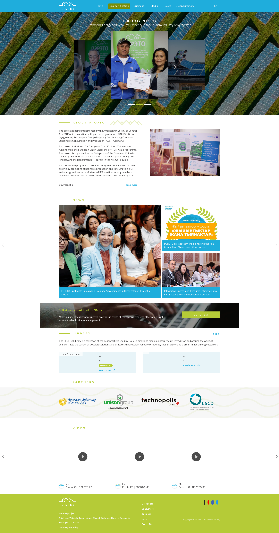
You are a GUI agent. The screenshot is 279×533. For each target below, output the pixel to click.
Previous (2, 243)
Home (99, 6)
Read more (131, 185)
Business (139, 6)
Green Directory (185, 6)
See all (216, 334)
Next (275, 243)
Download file (66, 185)
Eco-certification (119, 6)
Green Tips (147, 524)
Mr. (100, 356)
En (215, 6)
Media (154, 6)
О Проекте (147, 503)
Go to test (201, 314)
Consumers (148, 508)
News (167, 6)
